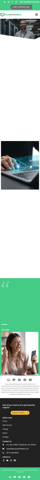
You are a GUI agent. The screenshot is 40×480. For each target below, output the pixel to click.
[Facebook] (8, 2)
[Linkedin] (16, 2)
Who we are (7, 425)
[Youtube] (5, 2)
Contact (6, 437)
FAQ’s (5, 433)
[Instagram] (12, 2)
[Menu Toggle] (36, 14)
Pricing (5, 429)
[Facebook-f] (4, 460)
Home (5, 421)
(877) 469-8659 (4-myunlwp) (29, 2)
